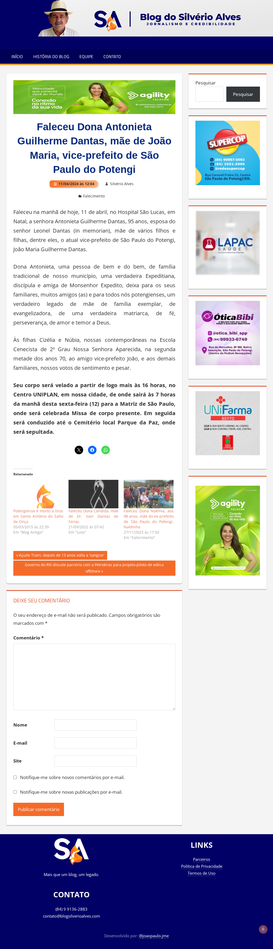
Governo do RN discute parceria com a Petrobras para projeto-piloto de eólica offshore (94, 568)
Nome (20, 725)
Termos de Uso (201, 873)
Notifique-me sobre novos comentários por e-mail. (72, 777)
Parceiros (201, 859)
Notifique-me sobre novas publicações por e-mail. (71, 792)
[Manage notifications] (263, 929)
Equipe (86, 56)
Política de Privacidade (201, 866)
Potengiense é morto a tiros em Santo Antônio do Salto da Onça (38, 516)
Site (17, 761)
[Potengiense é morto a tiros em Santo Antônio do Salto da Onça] (38, 494)
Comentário (28, 638)
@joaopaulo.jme (154, 935)
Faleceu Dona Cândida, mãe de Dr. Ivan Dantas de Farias (93, 516)
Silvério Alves (122, 183)
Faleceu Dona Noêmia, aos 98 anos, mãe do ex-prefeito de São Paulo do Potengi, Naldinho (149, 518)
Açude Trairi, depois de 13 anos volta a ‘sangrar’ (61, 556)
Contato (112, 56)
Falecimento (94, 195)
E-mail (20, 743)
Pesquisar (205, 83)
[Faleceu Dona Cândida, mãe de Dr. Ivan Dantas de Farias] (93, 494)
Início (17, 56)
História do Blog (51, 56)
